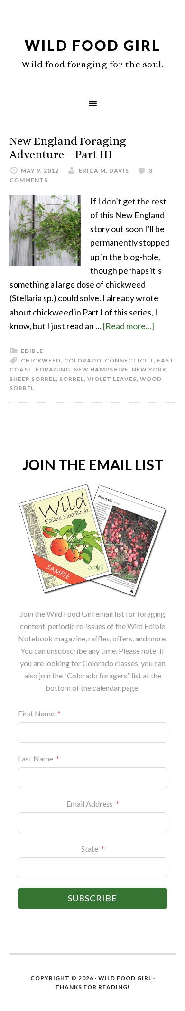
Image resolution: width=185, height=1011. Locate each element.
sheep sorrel (32, 378)
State (89, 848)
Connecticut (129, 360)
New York (149, 369)
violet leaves (112, 378)
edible (32, 350)
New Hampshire (101, 369)
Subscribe (92, 898)
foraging (53, 369)
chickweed (41, 360)
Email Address (89, 803)
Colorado (83, 360)
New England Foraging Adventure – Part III (67, 147)
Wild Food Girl (93, 45)
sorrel (71, 378)
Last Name (35, 758)
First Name (36, 713)
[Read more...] (128, 326)
